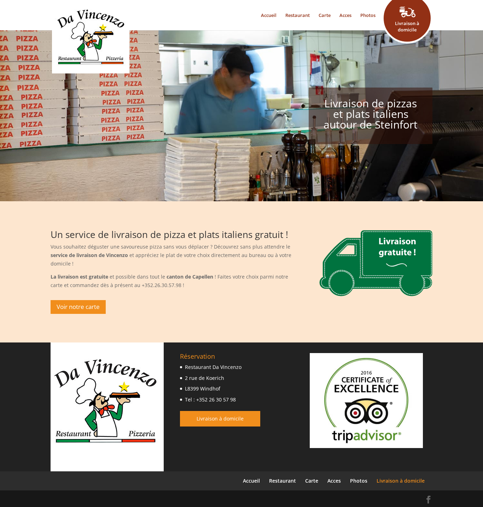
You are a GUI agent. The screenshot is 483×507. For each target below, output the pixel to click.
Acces (345, 15)
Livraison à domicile (220, 418)
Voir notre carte (78, 307)
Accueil (269, 15)
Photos (368, 15)
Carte (325, 15)
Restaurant (297, 15)
